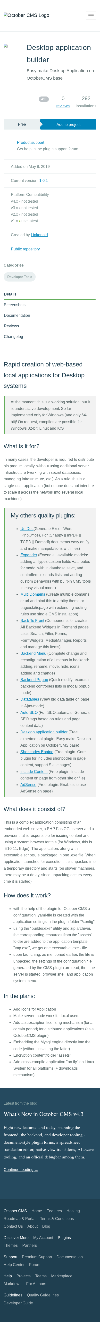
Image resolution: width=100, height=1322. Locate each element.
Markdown (13, 1284)
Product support (30, 142)
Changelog (13, 337)
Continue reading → (21, 1170)
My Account (43, 1238)
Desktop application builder (43, 732)
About (32, 1226)
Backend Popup (34, 680)
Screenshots (14, 305)
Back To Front (32, 621)
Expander (28, 555)
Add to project (68, 125)
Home (37, 1211)
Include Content (34, 772)
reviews (63, 106)
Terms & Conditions (57, 1219)
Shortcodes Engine (36, 752)
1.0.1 (43, 181)
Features (54, 1211)
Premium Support (37, 1257)
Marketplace (61, 1276)
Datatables (29, 699)
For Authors (36, 1284)
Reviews (11, 326)
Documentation (17, 315)
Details (10, 294)
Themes (11, 1245)
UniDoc (26, 529)
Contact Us (13, 1226)
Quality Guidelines (43, 1295)
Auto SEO (29, 712)
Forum (34, 1265)
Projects (24, 1276)
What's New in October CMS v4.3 (43, 1114)
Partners (29, 1245)
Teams (41, 1276)
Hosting (73, 1211)
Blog (46, 1226)
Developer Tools (19, 277)
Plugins (64, 1238)
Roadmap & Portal (19, 1219)
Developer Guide (18, 1303)
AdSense (28, 785)
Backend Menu (33, 653)
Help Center (14, 1265)
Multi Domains (32, 594)
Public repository (25, 249)
